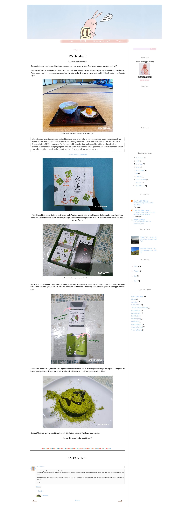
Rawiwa (138, 183)
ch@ (137, 161)
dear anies (139, 158)
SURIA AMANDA (139, 220)
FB (142, 80)
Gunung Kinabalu (137, 296)
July (135, 276)
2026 (136, 266)
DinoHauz (139, 164)
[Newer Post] (35, 503)
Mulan (138, 167)
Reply (38, 486)
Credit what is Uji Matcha (77, 155)
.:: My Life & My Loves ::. (142, 210)
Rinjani (133, 299)
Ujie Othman (140, 186)
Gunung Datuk (136, 324)
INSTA (147, 80)
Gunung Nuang (136, 330)
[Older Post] (120, 503)
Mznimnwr (45, 496)
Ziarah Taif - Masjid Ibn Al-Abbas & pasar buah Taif (148, 239)
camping (134, 302)
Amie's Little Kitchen (141, 201)
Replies (40, 491)
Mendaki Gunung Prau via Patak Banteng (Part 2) (148, 250)
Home (77, 500)
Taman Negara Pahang (139, 308)
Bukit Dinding (135, 313)
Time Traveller (141, 180)
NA (137, 173)
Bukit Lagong (136, 319)
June (136, 281)
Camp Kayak (135, 305)
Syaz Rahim (140, 170)
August (136, 271)
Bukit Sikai (135, 322)
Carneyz (139, 177)
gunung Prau (135, 310)
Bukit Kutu (135, 316)
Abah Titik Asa (40, 467)
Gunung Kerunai (137, 327)
